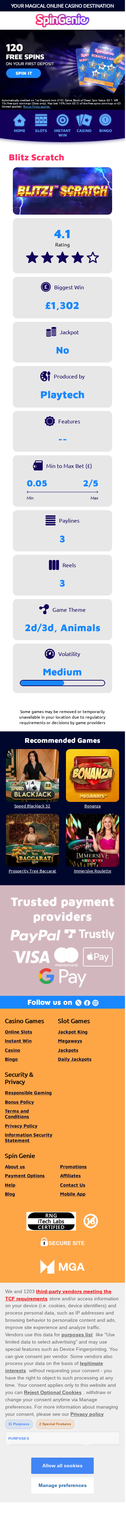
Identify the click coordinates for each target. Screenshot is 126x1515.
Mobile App (72, 1194)
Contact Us (72, 1185)
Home (19, 130)
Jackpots (68, 1050)
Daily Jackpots (75, 1059)
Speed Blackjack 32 (32, 805)
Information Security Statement (28, 1137)
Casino (84, 130)
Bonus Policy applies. (36, 106)
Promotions (73, 1166)
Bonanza (92, 805)
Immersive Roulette (92, 870)
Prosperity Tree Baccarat (32, 870)
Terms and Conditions (17, 1113)
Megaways (70, 1041)
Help (10, 1185)
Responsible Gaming (28, 1092)
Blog (10, 1194)
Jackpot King (72, 1032)
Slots (41, 130)
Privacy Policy (21, 1126)
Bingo (105, 130)
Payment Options (25, 1175)
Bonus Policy (19, 1102)
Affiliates (70, 1175)
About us (15, 1166)
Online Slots (18, 1032)
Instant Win (62, 132)
